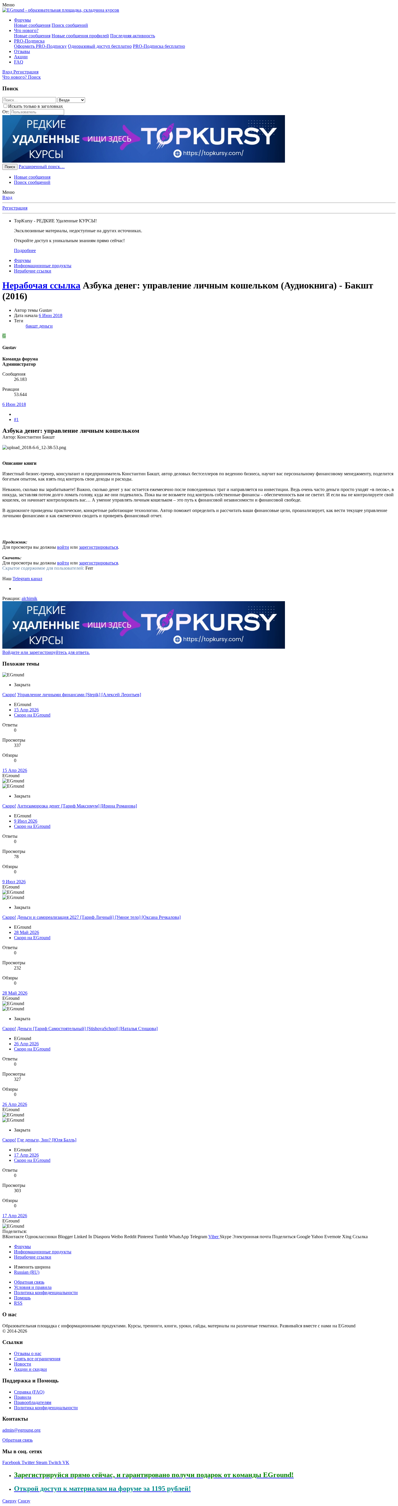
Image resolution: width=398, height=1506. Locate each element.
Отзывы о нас (27, 1353)
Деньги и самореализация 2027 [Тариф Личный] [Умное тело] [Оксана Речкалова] (99, 917)
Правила (22, 1397)
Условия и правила (33, 1287)
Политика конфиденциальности (46, 1292)
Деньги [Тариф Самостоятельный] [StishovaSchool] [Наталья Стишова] (87, 1028)
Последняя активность (132, 35)
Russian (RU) (26, 1272)
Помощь (22, 1297)
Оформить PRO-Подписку (40, 46)
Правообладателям (32, 1402)
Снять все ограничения (37, 1358)
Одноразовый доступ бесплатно (100, 46)
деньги (46, 325)
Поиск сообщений (70, 25)
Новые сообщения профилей (80, 35)
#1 (16, 419)
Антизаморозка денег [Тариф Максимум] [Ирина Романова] (77, 805)
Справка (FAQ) (29, 1391)
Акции (21, 56)
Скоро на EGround (32, 714)
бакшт (32, 325)
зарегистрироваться (98, 547)
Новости (22, 1363)
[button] (8, 4)
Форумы (22, 19)
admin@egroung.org (21, 1430)
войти (63, 547)
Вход (7, 197)
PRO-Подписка (29, 40)
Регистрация (14, 207)
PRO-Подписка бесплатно (159, 46)
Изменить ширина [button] (32, 1266)
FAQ (18, 61)
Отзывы (22, 51)
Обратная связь (29, 1282)
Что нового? (26, 30)
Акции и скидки (30, 1369)
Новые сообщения (32, 25)
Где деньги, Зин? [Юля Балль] (46, 1139)
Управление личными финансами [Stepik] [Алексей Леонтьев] (79, 694)
